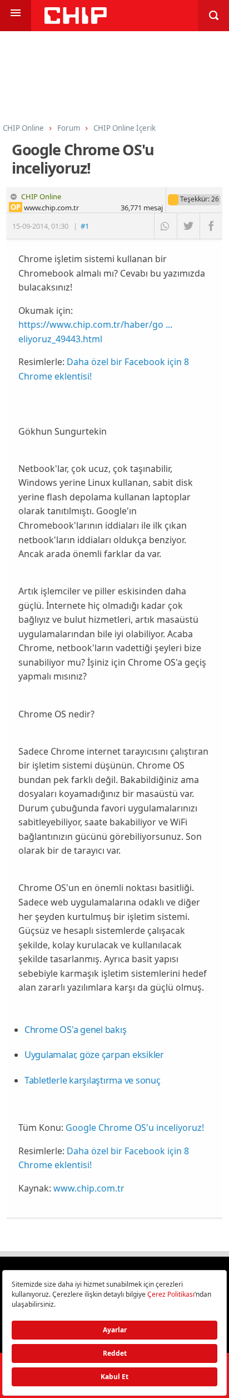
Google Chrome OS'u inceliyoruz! (135, 1127)
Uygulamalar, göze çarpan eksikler (94, 1054)
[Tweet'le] (188, 226)
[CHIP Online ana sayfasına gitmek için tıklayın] (75, 21)
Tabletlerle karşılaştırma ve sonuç (92, 1080)
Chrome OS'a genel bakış (75, 1029)
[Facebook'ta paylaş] (211, 226)
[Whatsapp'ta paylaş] (165, 226)
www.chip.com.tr (89, 1188)
